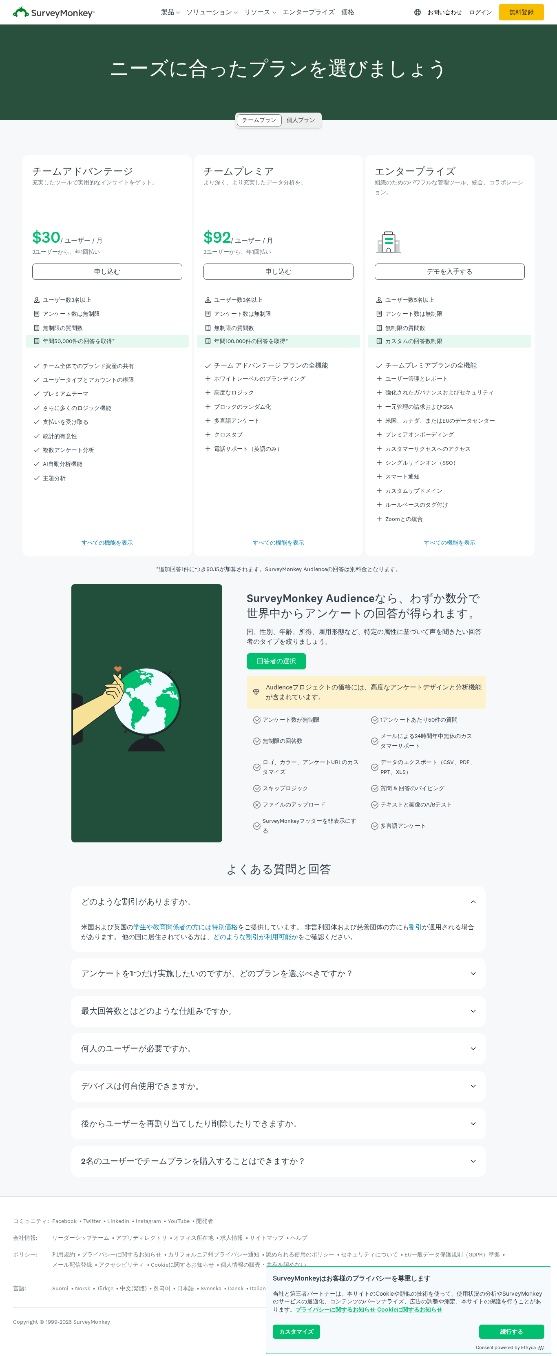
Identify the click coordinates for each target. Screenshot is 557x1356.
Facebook (64, 1221)
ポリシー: (25, 1255)
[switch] (239, 116)
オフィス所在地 (194, 1237)
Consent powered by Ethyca (506, 1347)
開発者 (204, 1221)
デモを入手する (450, 271)
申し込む (107, 271)
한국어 (161, 1288)
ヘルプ (298, 1237)
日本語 (185, 1288)
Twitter (92, 1221)
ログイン (480, 12)
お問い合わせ (445, 12)
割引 (415, 927)
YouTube (179, 1221)
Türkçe (105, 1288)
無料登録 (521, 12)
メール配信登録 (72, 1264)
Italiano (259, 1288)
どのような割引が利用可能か (255, 937)
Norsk (82, 1288)
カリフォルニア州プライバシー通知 (213, 1254)
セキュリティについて (369, 1254)
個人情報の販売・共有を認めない (263, 1264)
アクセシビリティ (121, 1264)
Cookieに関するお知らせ (409, 1309)
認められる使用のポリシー (300, 1254)
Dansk (235, 1288)
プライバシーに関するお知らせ (336, 1309)
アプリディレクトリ (141, 1237)
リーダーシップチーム (80, 1237)
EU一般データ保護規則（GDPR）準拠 (452, 1254)
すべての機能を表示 (107, 542)
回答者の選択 (276, 661)
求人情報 (231, 1237)
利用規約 (63, 1254)
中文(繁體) (133, 1288)
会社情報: (25, 1238)
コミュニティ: (31, 1221)
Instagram (148, 1221)
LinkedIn (118, 1221)
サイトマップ (267, 1237)
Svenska (211, 1288)
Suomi (60, 1288)
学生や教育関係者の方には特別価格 (185, 927)
